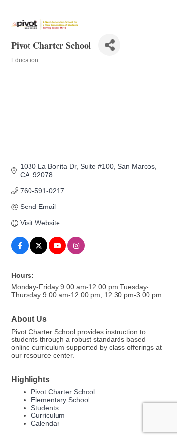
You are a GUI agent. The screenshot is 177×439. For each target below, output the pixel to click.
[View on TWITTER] (38, 252)
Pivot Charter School (63, 392)
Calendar (45, 423)
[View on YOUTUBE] (57, 252)
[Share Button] (109, 45)
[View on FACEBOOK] (20, 252)
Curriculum (48, 415)
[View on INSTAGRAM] (76, 252)
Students (45, 408)
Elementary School (60, 400)
